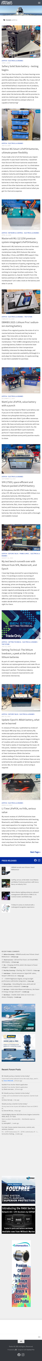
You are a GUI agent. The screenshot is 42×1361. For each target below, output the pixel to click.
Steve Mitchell (8, 1081)
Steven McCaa (8, 1111)
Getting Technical (14, 642)
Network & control (15, 233)
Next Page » (35, 852)
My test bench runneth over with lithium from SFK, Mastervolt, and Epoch (19, 565)
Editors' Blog (13, 554)
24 (39, 776)
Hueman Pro (30, 1350)
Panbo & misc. (24, 554)
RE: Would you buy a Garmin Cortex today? (16, 1076)
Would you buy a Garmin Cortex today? (14, 1104)
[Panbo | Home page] (8, 3)
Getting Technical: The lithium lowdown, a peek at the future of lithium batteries (19, 653)
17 (39, 447)
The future (28, 317)
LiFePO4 (4, 61)
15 (39, 28)
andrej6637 (7, 1123)
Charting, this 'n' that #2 (24, 970)
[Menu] (39, 3)
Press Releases (9, 860)
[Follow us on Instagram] (39, 860)
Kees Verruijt (8, 1100)
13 (39, 111)
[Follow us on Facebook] (35, 860)
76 (39, 687)
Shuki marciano (9, 1089)
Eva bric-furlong (9, 1134)
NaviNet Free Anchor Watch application (15, 1085)
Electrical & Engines (15, 61)
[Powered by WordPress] (16, 1349)
